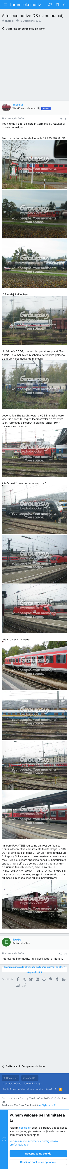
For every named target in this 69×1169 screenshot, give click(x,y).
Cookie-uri (11, 1077)
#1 (66, 118)
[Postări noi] (64, 4)
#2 (65, 953)
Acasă (48, 1089)
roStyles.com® (47, 1105)
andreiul (9, 20)
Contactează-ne (12, 1083)
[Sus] (55, 1089)
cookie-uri (25, 1127)
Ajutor (39, 1089)
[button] (5, 4)
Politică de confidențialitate (18, 1089)
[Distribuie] (60, 119)
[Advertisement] (34, 66)
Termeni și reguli (33, 1083)
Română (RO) (29, 1077)
